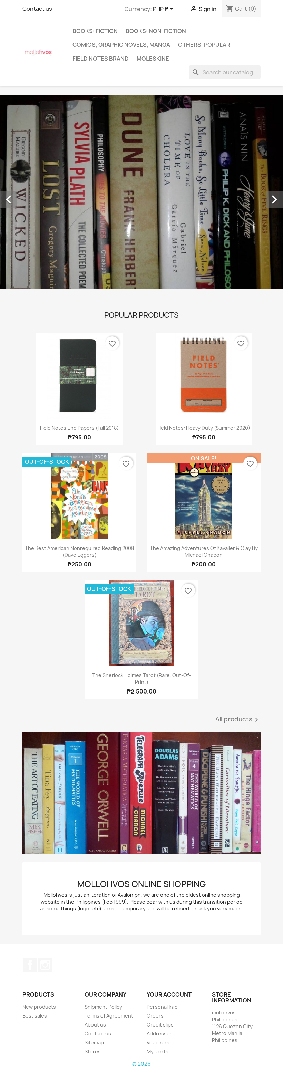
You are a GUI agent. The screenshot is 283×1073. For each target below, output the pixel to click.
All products (238, 720)
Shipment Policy (103, 1006)
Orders (155, 1015)
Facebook (30, 965)
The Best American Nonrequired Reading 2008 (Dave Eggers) (79, 551)
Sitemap (94, 1042)
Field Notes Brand (100, 58)
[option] (141, 192)
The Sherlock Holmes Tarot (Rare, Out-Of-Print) (141, 678)
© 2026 (141, 1063)
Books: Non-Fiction (156, 31)
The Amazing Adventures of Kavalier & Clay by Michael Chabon (204, 551)
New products (39, 1006)
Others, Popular (204, 45)
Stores (93, 1051)
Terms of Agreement (109, 1015)
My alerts (157, 1051)
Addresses (160, 1033)
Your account (169, 994)
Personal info (162, 1006)
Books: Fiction (95, 31)
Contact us (37, 8)
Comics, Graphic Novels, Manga (121, 45)
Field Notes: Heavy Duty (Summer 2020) (203, 428)
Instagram (45, 965)
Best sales (34, 1015)
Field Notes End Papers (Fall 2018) (79, 428)
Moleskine (153, 58)
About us (95, 1024)
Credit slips (160, 1024)
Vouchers (158, 1042)
